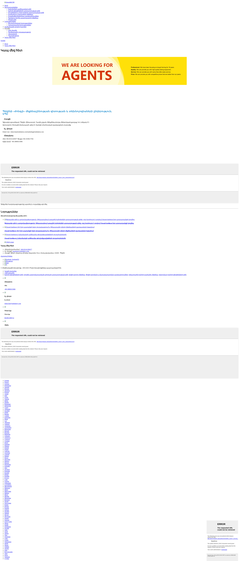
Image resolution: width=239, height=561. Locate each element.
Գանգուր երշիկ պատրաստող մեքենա (23, 18)
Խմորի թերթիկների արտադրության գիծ (24, 11)
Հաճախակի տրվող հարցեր (15, 27)
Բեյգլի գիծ (12, 20)
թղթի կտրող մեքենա (77, 275)
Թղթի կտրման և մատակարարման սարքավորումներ (107, 275)
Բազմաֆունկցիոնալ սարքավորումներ (23, 16)
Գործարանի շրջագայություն (19, 32)
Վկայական (12, 34)
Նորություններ (10, 21)
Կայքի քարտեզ (10, 271)
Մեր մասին (12, 30)
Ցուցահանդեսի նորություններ (20, 23)
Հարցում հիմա (6, 256)
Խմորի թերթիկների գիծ (13, 275)
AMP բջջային (9, 273)
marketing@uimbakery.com (21, 251)
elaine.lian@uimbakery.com (12, 303)
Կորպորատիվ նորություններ (19, 25)
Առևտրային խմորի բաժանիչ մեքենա (143, 275)
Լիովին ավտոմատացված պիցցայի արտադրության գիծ (46, 275)
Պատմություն (13, 35)
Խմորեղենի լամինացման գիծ (19, 9)
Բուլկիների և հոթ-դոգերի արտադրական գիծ (26, 12)
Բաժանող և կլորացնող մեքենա (20, 14)
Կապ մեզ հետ (9, 37)
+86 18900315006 (9, 289)
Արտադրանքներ (11, 7)
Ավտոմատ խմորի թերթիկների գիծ (172, 275)
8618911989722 (9, 318)
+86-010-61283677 (26, 249)
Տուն (6, 5)
